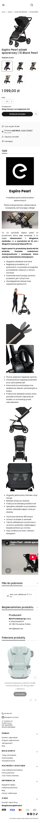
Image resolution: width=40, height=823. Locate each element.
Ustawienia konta (8, 761)
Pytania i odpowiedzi (9, 737)
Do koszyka (20, 694)
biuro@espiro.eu (16, 628)
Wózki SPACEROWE (21, 12)
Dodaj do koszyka (17, 114)
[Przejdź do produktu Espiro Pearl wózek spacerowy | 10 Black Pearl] (7, 66)
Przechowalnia (7, 758)
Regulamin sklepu (8, 785)
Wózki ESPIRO (34, 12)
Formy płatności (8, 773)
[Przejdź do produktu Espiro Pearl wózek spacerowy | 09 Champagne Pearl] (33, 66)
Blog (3, 790)
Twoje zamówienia (9, 755)
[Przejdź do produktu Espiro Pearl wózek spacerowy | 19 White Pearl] (7, 79)
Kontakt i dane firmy (10, 802)
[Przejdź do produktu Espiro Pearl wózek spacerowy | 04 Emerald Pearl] (20, 66)
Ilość (3, 97)
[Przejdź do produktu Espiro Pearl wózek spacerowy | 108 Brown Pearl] (20, 79)
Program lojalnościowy (10, 740)
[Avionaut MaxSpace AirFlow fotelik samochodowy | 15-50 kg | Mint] (20, 662)
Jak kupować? (7, 743)
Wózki (10, 12)
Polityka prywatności (10, 788)
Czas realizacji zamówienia (12, 770)
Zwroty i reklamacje (9, 793)
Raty (3, 746)
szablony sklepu (16, 818)
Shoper (34, 818)
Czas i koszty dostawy (10, 775)
